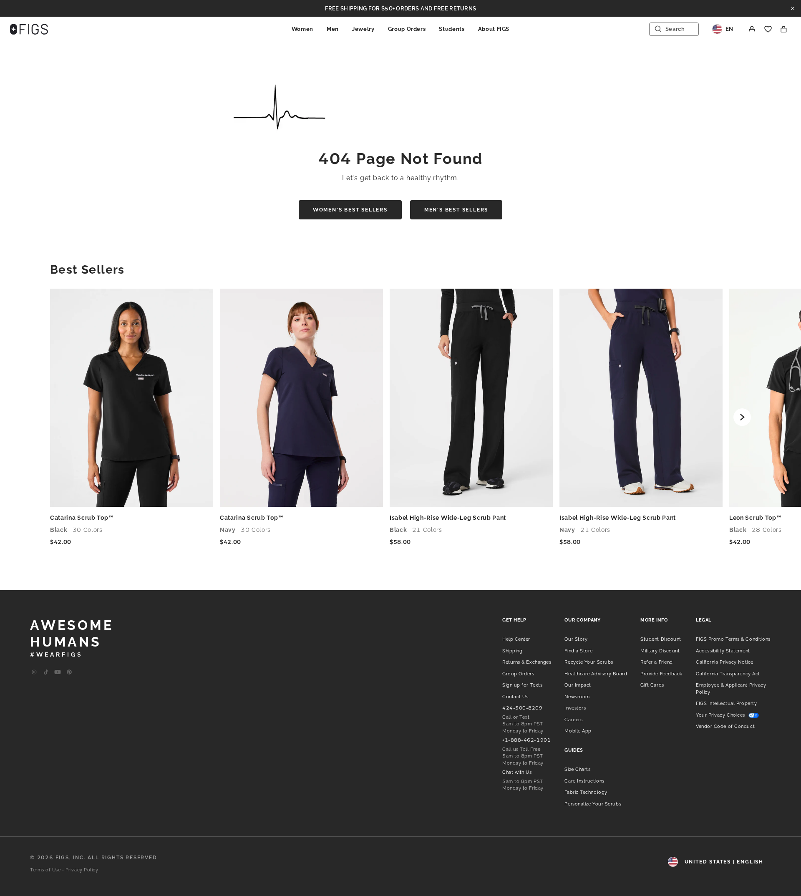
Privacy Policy (81, 870)
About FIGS (494, 29)
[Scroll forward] (742, 417)
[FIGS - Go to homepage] (29, 29)
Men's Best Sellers (456, 210)
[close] (792, 8)
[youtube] (57, 672)
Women (302, 29)
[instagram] (34, 672)
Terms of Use (45, 870)
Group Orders (407, 29)
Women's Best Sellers (350, 210)
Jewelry (363, 29)
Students (451, 29)
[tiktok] (46, 672)
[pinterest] (69, 672)
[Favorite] (768, 29)
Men (333, 29)
